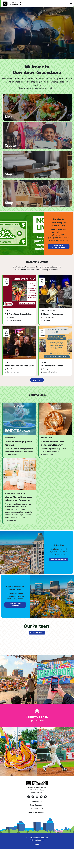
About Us (35, 801)
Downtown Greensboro (39, 838)
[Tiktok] (41, 796)
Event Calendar (36, 805)
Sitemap (37, 844)
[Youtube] (45, 796)
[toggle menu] (71, 3)
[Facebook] (28, 796)
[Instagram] (37, 796)
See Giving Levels (36, 633)
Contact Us (35, 808)
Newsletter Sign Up (35, 812)
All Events (36, 380)
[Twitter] (32, 796)
